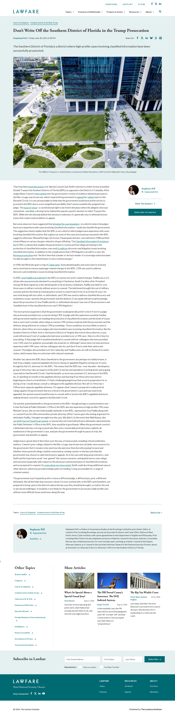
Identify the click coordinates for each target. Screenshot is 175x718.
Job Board (129, 686)
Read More (34, 539)
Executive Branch (22, 611)
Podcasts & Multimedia (89, 12)
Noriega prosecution (23, 255)
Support (128, 4)
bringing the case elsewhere (66, 224)
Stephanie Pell (20, 38)
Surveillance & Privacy (24, 639)
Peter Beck (135, 597)
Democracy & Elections (25, 605)
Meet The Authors (144, 203)
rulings (90, 197)
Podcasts (103, 692)
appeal (80, 197)
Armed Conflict (21, 574)
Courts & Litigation (21, 23)
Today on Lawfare (89, 667)
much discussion (36, 186)
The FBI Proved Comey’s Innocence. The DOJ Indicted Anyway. (110, 596)
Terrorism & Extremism (25, 645)
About (149, 12)
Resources (134, 12)
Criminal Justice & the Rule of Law (44, 23)
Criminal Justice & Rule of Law (28, 593)
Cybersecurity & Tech (24, 599)
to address (62, 248)
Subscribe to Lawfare (145, 212)
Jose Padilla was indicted (33, 277)
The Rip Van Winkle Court (144, 592)
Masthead (154, 692)
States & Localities (23, 633)
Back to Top (155, 512)
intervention (41, 193)
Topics (68, 12)
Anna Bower (69, 601)
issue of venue (30, 207)
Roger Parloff (103, 604)
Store (141, 4)
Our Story (154, 686)
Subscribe (111, 4)
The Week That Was (111, 667)
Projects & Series (115, 12)
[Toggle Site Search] (160, 11)
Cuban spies (54, 264)
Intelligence (20, 627)
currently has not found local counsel (30, 421)
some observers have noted (57, 465)
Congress (19, 581)
